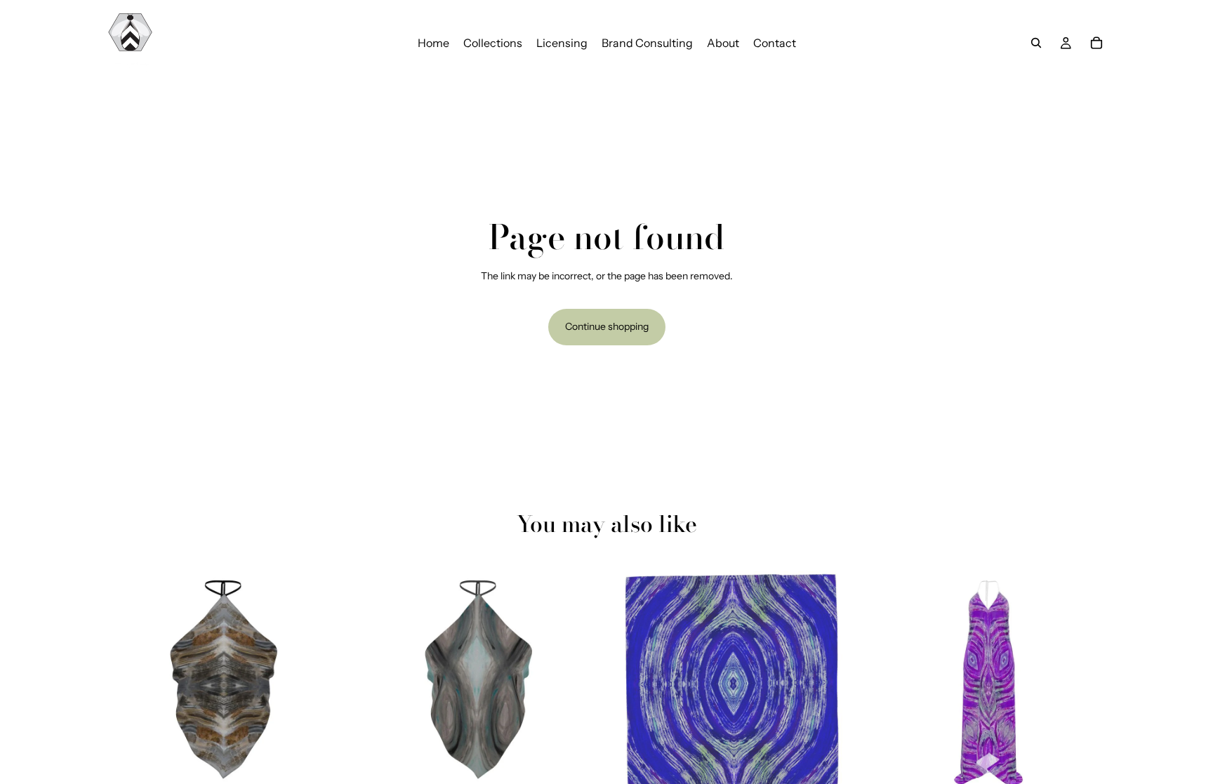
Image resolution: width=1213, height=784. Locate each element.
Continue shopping (607, 326)
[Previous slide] (122, 679)
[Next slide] (326, 679)
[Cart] (1096, 42)
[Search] (1036, 42)
